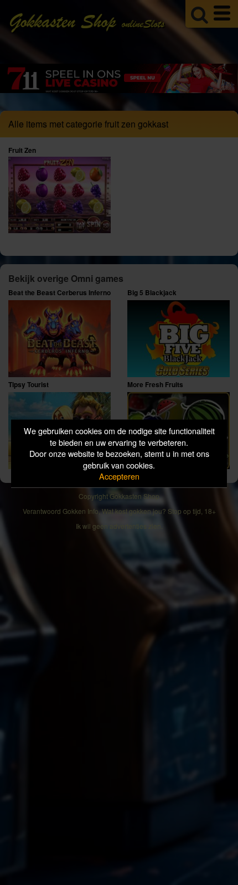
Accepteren (119, 476)
